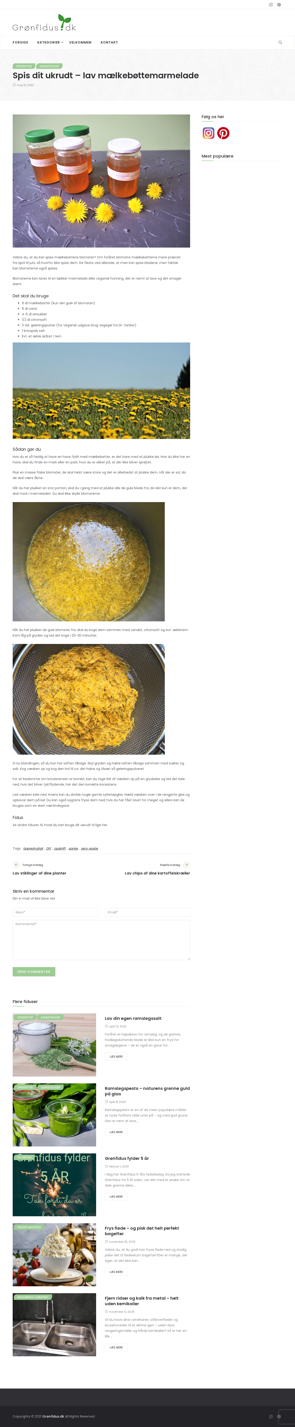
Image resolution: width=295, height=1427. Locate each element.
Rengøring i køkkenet (33, 1297)
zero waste (89, 848)
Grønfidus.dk (53, 1416)
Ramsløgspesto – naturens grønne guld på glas (147, 1091)
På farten (24, 1157)
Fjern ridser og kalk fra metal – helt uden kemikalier (142, 1301)
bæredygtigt (33, 848)
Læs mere (116, 1057)
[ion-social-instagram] (270, 4)
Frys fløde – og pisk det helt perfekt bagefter (142, 1231)
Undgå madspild (29, 1227)
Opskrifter (24, 66)
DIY (48, 848)
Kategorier (48, 42)
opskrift (59, 848)
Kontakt (109, 42)
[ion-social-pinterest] (278, 4)
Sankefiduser (49, 66)
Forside (20, 42)
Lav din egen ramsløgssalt (133, 1018)
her (104, 825)
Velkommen (80, 42)
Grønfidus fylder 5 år (127, 1158)
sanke (73, 848)
